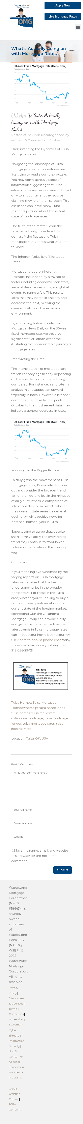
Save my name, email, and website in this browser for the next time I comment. (41, 856)
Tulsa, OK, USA (37, 738)
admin (16, 140)
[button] (78, 27)
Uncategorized (52, 135)
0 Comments (35, 140)
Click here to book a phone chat (36, 640)
